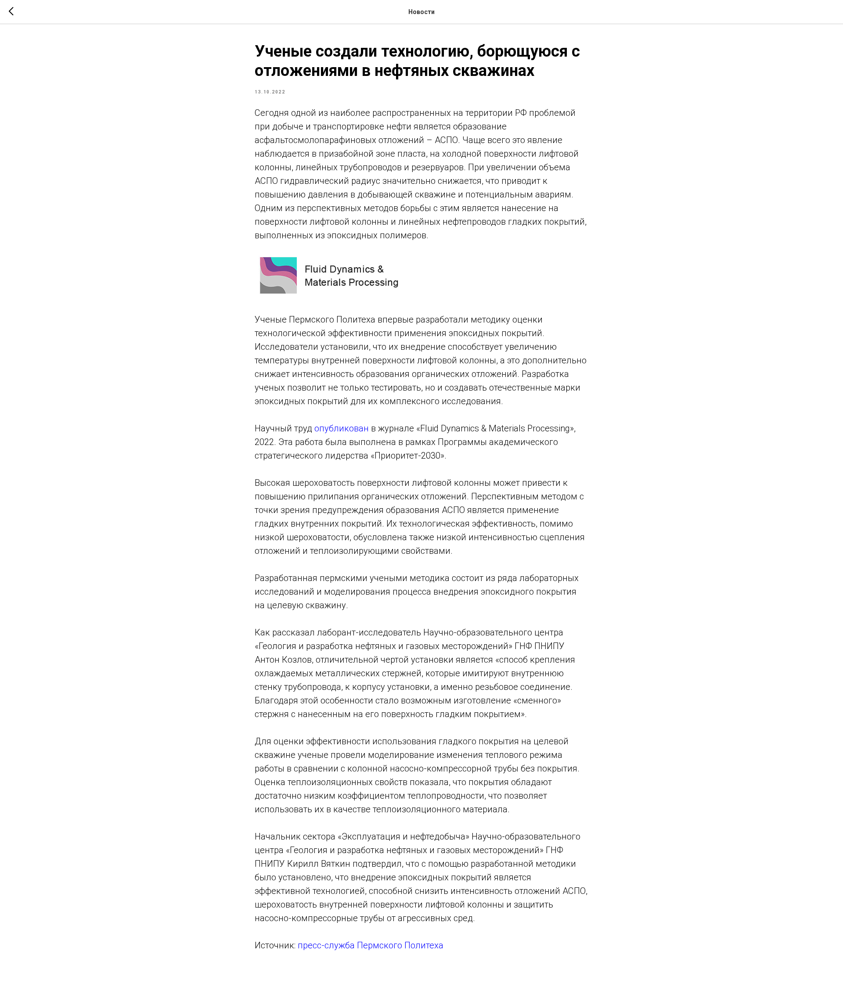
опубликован (341, 428)
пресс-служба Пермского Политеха (370, 945)
